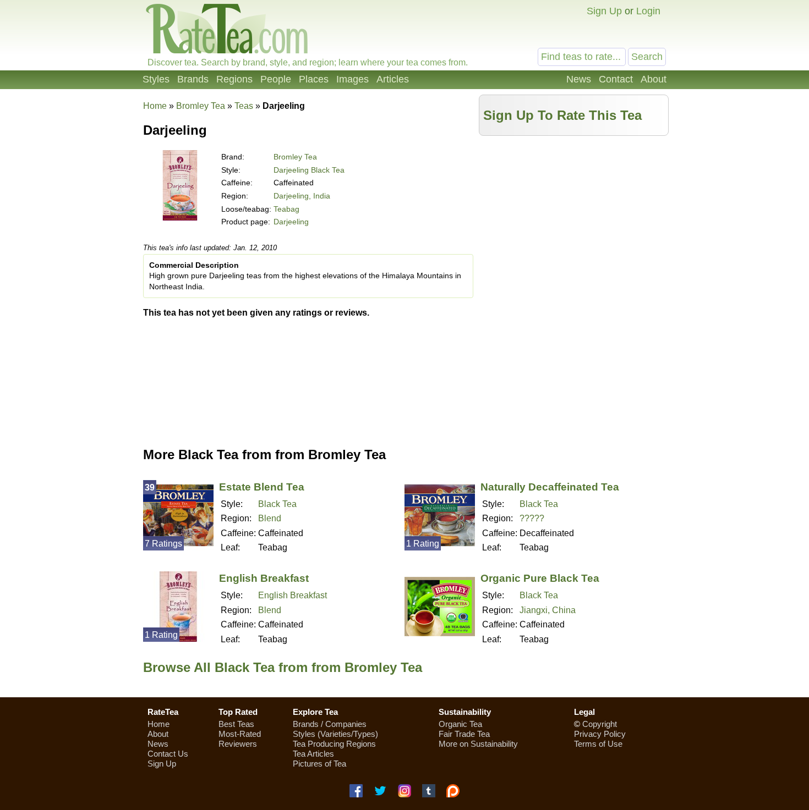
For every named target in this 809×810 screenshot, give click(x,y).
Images (352, 79)
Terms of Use (598, 743)
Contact (616, 79)
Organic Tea (460, 724)
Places (314, 79)
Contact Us (167, 753)
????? (532, 518)
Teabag (286, 209)
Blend (269, 518)
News (578, 79)
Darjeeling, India (302, 195)
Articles (392, 79)
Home (155, 106)
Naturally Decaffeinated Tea (549, 487)
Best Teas (236, 724)
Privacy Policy (600, 734)
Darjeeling (291, 221)
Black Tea (277, 504)
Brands (193, 79)
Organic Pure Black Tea (539, 578)
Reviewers (237, 743)
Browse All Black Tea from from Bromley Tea (282, 667)
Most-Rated (239, 734)
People (275, 79)
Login (648, 10)
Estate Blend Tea (261, 487)
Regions (234, 79)
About (653, 79)
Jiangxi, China (548, 610)
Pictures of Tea (319, 763)
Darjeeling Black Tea (309, 170)
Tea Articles (313, 753)
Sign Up (604, 10)
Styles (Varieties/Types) (335, 734)
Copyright (599, 724)
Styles (156, 79)
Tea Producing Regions (334, 743)
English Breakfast (264, 578)
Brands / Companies (330, 724)
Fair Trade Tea (464, 734)
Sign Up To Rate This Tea (562, 115)
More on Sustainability (478, 743)
